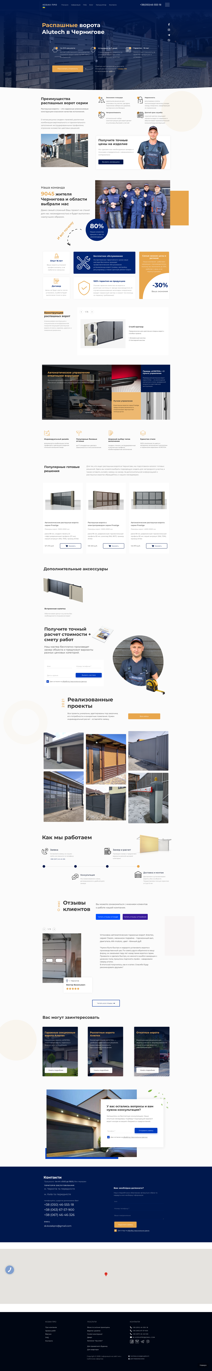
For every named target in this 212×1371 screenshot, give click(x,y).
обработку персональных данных (74, 681)
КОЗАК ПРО (50, 5)
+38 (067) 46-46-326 (59, 1215)
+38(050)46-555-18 (150, 4)
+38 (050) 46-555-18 (59, 1204)
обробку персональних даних (138, 1230)
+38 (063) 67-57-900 (59, 1209)
